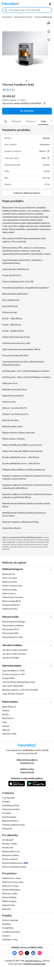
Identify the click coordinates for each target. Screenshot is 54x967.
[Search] (5, 121)
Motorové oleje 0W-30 (11, 601)
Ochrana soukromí (10, 859)
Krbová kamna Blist (10, 633)
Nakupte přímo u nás (11, 851)
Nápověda (6, 909)
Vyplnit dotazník (27, 772)
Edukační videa (8, 905)
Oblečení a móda (9, 733)
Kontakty (6, 801)
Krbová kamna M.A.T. (11, 629)
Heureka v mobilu (9, 843)
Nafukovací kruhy (9, 581)
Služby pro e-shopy (10, 886)
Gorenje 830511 (8, 678)
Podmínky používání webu (34, 963)
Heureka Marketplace (11, 889)
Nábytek (6, 729)
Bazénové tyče (8, 574)
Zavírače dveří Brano (11, 605)
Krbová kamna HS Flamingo (13, 621)
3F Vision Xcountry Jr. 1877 (13, 674)
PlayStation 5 (8, 718)
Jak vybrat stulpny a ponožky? (15, 650)
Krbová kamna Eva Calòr (12, 637)
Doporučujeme (10, 701)
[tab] (16, 121)
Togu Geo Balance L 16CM (13, 670)
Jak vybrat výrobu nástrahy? (14, 654)
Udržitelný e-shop (10, 939)
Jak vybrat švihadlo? (10, 657)
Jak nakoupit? (8, 840)
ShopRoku (6, 924)
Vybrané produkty (11, 665)
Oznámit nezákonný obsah (13, 824)
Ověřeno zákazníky (10, 920)
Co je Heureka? (8, 797)
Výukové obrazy (9, 593)
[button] (16, 122)
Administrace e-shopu (11, 878)
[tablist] (27, 121)
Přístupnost (7, 828)
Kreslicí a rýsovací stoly (12, 585)
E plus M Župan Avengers (13, 693)
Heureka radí (7, 847)
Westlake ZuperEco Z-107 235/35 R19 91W (20, 690)
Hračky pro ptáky (9, 589)
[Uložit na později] (49, 40)
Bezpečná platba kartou (12, 863)
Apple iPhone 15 (9, 706)
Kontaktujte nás (27, 763)
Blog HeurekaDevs (10, 820)
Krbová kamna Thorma (23, 17)
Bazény (5, 714)
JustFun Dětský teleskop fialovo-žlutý (18, 682)
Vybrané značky (10, 617)
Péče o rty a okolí (9, 578)
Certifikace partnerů (11, 932)
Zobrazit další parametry (27, 193)
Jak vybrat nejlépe (12, 645)
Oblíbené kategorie (12, 569)
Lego (4, 722)
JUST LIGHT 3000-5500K (12, 686)
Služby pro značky (9, 893)
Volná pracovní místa (11, 809)
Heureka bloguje (9, 817)
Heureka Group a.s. (33, 960)
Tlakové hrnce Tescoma (12, 597)
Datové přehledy (9, 897)
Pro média (6, 813)
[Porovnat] (49, 23)
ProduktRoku (8, 928)
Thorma (46, 138)
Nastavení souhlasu (10, 855)
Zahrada (5, 726)
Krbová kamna (6, 17)
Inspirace (6, 935)
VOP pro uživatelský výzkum (14, 867)
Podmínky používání (10, 805)
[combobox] (27, 10)
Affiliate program (9, 901)
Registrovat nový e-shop (12, 882)
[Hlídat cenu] (49, 31)
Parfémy (5, 710)
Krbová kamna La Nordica (13, 625)
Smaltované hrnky (10, 608)
